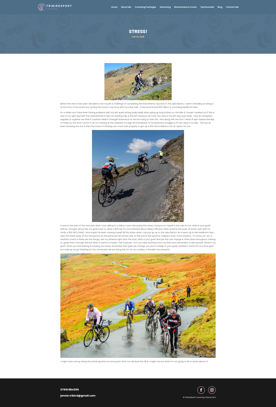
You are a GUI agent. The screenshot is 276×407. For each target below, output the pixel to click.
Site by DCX (211, 397)
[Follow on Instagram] (212, 390)
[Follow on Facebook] (201, 390)
